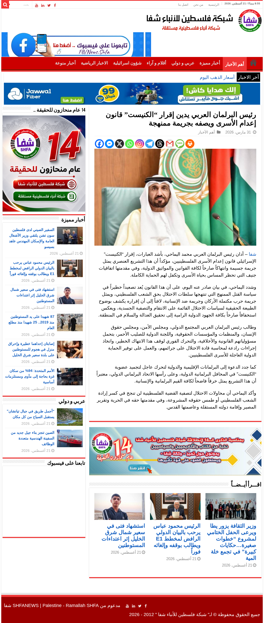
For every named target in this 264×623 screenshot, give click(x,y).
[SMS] (179, 143)
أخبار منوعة (65, 63)
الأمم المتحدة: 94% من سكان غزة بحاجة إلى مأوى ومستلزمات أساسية (29, 376)
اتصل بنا (183, 4)
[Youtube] (37, 5)
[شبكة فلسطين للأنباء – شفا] (202, 19)
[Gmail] (169, 143)
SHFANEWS (26, 605)
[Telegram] (149, 143)
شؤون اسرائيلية (127, 63)
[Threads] (159, 143)
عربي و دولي (182, 63)
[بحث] (5, 5)
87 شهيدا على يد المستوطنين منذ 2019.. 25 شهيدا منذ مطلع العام (31, 322)
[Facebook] (54, 5)
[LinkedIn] (43, 5)
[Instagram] (139, 143)
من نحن (198, 4)
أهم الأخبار (234, 64)
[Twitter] (49, 5)
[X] (119, 143)
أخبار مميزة (210, 63)
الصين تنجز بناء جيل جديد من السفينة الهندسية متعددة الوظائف (32, 438)
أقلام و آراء (156, 63)
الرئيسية (213, 4)
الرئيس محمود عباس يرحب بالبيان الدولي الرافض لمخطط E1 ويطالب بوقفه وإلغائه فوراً (177, 538)
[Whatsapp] (129, 143)
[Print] (189, 143)
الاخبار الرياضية (94, 63)
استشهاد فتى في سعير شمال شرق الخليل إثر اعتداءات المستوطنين (32, 295)
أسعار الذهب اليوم (217, 77)
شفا (252, 254)
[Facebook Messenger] (109, 143)
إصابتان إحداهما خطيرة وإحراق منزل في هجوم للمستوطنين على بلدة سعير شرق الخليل (31, 349)
